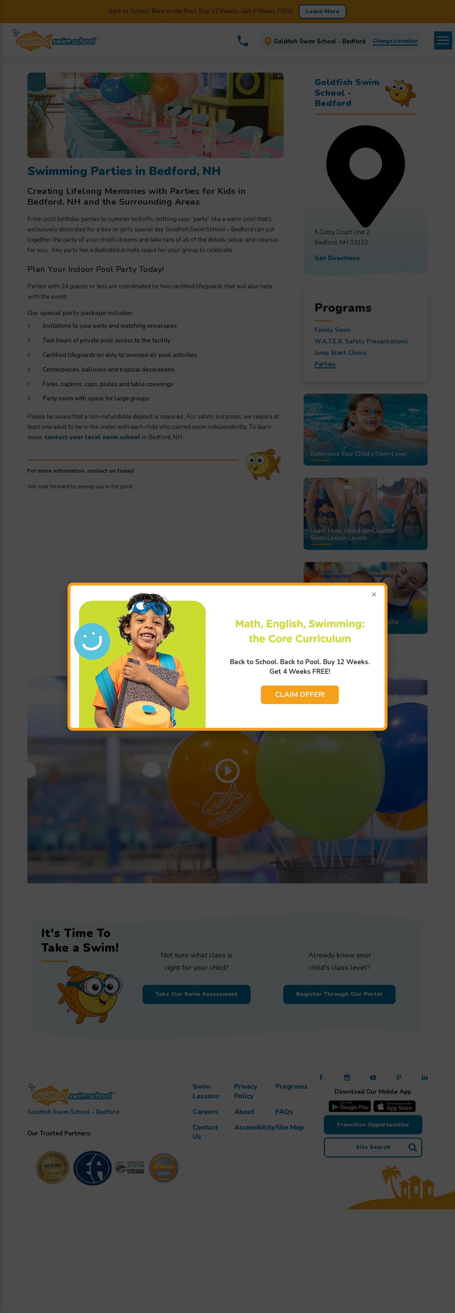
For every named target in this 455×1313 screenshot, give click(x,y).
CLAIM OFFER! (300, 694)
